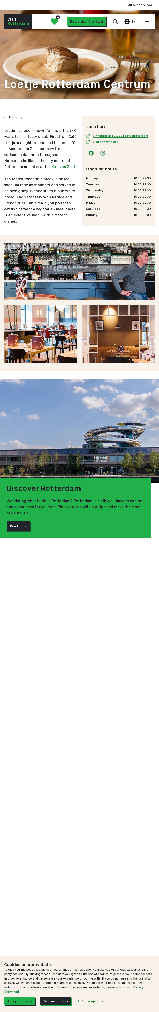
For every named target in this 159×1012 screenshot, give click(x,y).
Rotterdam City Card (86, 21)
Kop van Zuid (63, 167)
